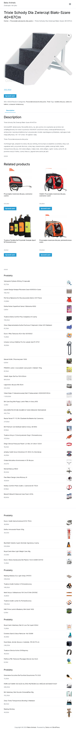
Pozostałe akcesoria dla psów (21, 21)
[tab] (10, 110)
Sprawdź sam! (10, 96)
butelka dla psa (60, 102)
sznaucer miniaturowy (16, 104)
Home (6, 21)
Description (10, 110)
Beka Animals (10, 3)
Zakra (47, 727)
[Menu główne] (70, 4)
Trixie (48, 102)
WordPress (56, 727)
